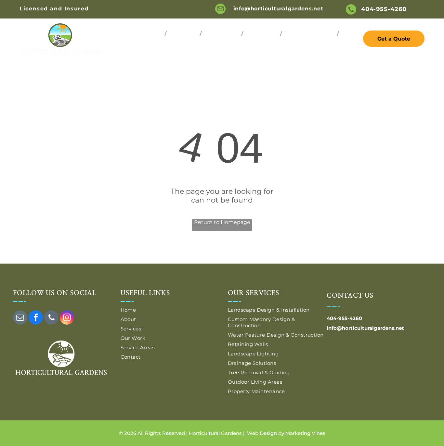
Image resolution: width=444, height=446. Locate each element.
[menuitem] (153, 34)
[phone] (51, 318)
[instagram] (67, 318)
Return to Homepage (222, 222)
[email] (20, 318)
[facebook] (36, 318)
